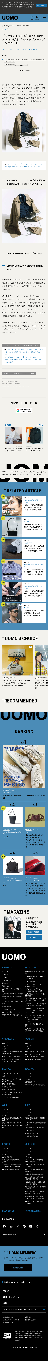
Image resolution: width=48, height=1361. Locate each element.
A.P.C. (5, 885)
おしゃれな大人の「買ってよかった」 (33, 501)
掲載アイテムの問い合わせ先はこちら (19, 373)
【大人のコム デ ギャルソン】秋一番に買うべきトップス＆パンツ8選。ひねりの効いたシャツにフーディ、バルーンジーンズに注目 (34, 572)
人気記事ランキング (31, 543)
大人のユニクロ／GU (33, 880)
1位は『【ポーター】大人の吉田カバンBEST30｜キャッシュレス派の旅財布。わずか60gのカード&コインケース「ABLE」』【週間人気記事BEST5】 (34, 548)
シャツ (10, 49)
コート (5, 49)
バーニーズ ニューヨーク (33, 49)
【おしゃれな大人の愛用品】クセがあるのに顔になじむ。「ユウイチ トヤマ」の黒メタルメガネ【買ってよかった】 (34, 507)
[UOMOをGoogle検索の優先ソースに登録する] (24, 410)
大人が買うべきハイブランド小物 (34, 565)
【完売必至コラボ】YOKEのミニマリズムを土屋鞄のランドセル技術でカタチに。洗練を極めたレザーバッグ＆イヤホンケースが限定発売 (33, 527)
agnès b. (6, 837)
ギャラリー (7, 792)
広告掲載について (8, 1322)
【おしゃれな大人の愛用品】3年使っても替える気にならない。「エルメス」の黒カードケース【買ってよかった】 (34, 593)
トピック (7, 29)
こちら (18, 1340)
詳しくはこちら (41, 5)
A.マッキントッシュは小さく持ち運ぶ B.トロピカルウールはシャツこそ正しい (25, 61)
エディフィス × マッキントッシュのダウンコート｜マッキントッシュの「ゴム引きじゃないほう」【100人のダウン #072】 (23, 352)
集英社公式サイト (8, 1317)
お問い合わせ (28, 1317)
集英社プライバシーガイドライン (12, 1320)
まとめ (29, 832)
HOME (4, 472)
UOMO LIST (6, 829)
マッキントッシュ (19, 49)
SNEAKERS (6, 790)
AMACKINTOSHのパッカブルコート (16, 65)
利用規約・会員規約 (30, 1320)
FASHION (13, 472)
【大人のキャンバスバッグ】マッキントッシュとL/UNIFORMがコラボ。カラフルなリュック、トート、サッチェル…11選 (23, 359)
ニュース (27, 521)
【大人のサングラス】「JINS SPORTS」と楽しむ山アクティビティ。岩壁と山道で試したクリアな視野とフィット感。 (34, 613)
